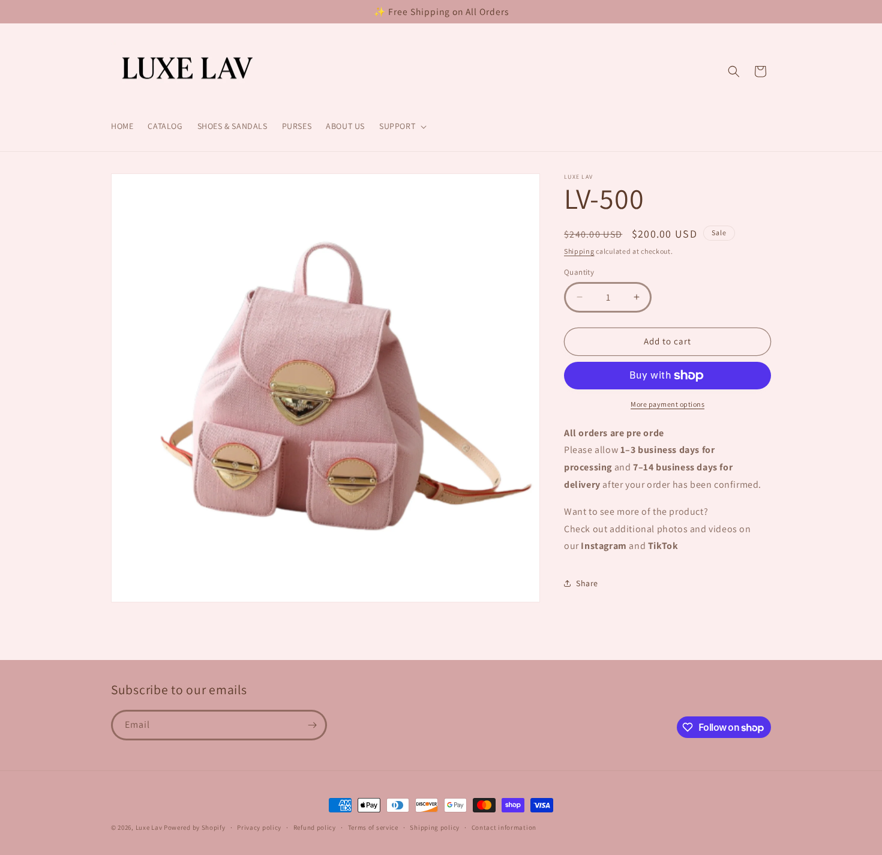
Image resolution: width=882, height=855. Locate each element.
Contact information (504, 827)
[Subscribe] (312, 725)
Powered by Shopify (195, 827)
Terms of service (373, 827)
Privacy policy (259, 827)
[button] (401, 126)
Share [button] (587, 583)
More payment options (667, 404)
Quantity (579, 272)
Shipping (579, 251)
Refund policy (314, 827)
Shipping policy (435, 827)
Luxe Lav (149, 827)
